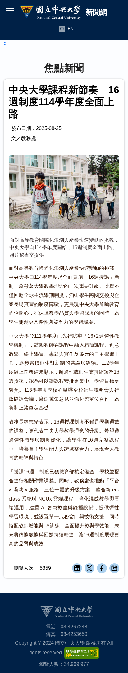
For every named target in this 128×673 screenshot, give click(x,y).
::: (57, 29)
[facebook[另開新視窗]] (102, 568)
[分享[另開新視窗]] (114, 568)
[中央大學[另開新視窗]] (66, 611)
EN (70, 29)
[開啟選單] (10, 10)
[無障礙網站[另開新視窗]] (81, 652)
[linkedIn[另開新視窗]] (77, 568)
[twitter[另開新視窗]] (89, 568)
